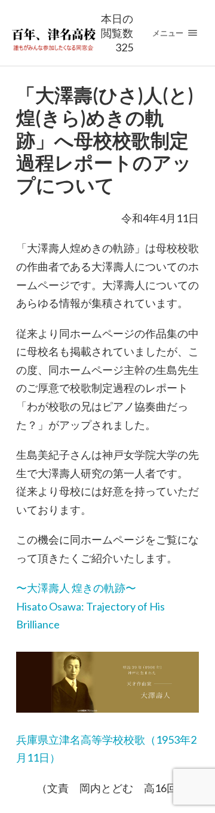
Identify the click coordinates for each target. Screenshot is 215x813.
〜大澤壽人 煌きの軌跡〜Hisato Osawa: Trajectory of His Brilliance (90, 606)
